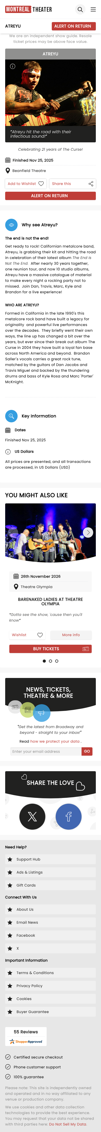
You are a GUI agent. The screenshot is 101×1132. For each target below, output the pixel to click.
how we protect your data (55, 741)
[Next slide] (88, 532)
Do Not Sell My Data (67, 1124)
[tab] (44, 661)
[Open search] (80, 9)
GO (87, 751)
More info (71, 634)
